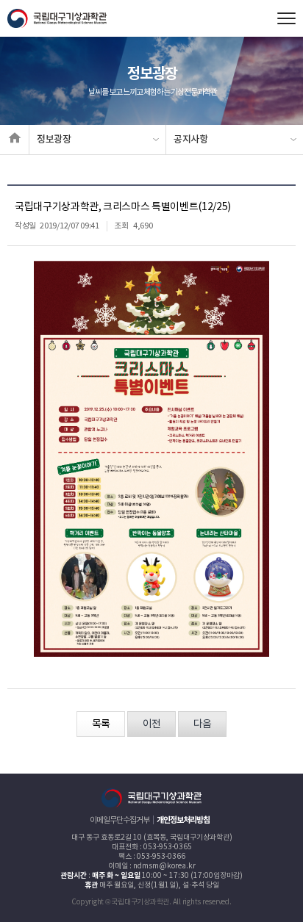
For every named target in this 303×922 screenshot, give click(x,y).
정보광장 (54, 139)
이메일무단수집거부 (119, 820)
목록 (101, 724)
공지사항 (191, 139)
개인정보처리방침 (183, 820)
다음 (202, 724)
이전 (151, 724)
